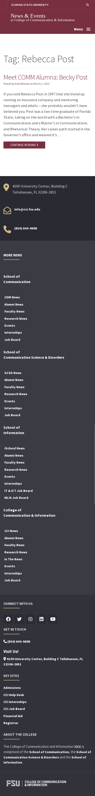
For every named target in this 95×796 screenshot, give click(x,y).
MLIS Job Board (16, 498)
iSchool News (14, 448)
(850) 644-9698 (25, 228)
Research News (15, 318)
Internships (13, 332)
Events (9, 325)
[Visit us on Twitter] (19, 619)
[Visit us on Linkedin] (41, 619)
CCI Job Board (14, 709)
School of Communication (49, 752)
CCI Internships (15, 702)
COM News (12, 297)
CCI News (11, 531)
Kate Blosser (22, 83)
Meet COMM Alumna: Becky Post (45, 77)
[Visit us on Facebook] (8, 619)
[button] (87, 5)
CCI (77, 746)
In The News (13, 559)
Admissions (12, 688)
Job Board (12, 340)
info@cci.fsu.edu (27, 209)
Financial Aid (13, 716)
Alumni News (13, 304)
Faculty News (14, 311)
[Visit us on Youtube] (52, 619)
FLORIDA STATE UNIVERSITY (29, 4)
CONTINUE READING (23, 145)
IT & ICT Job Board (18, 491)
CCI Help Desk (13, 695)
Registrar (10, 723)
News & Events (28, 16)
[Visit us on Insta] (30, 619)
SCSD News (12, 373)
